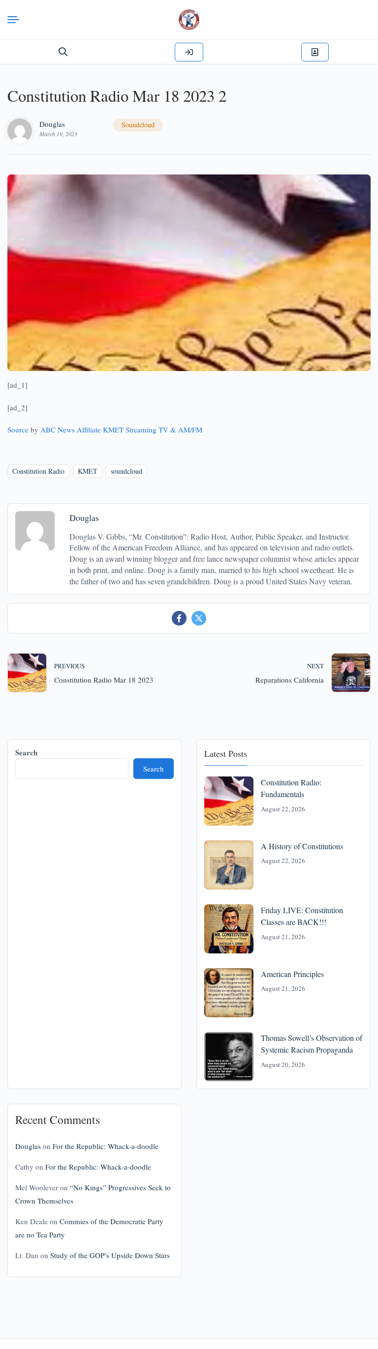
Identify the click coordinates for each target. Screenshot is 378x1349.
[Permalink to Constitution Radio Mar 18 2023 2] (189, 272)
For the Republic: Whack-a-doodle (105, 1146)
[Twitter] (198, 618)
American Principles (292, 974)
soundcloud (126, 471)
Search (26, 752)
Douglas (52, 124)
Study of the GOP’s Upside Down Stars (110, 1255)
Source (18, 429)
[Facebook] (179, 618)
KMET (87, 471)
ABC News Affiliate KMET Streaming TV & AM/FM (121, 429)
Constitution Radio (38, 471)
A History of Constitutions (302, 846)
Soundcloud (138, 124)
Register (315, 52)
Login (189, 52)
